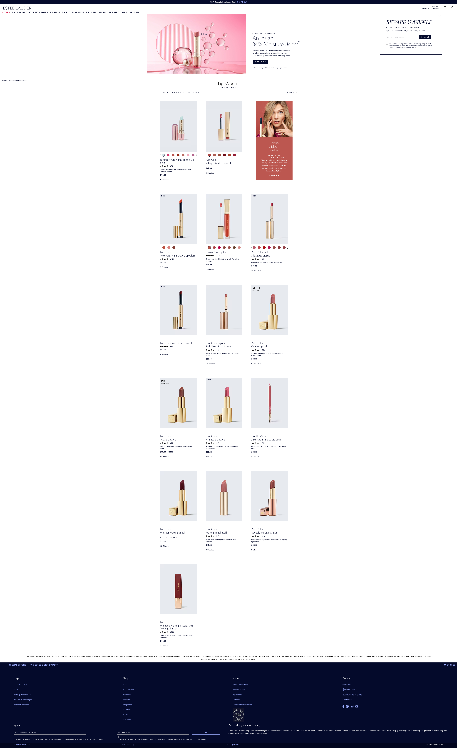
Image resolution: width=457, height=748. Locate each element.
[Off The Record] (279, 247)
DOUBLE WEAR (24, 12)
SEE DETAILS (244, 2)
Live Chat (347, 684)
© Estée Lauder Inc (435, 744)
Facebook (343, 706)
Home (4, 80)
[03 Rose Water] (229, 247)
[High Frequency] (254, 247)
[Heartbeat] (264, 247)
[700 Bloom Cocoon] (173, 155)
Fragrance (78, 12)
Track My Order (20, 684)
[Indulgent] (214, 155)
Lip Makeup (22, 80)
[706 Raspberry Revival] (168, 155)
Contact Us (348, 699)
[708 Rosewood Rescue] (183, 155)
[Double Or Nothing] (274, 247)
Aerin (125, 12)
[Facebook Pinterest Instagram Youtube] (389, 705)
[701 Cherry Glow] (178, 155)
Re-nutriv (114, 12)
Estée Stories (239, 689)
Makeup (66, 12)
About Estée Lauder (241, 684)
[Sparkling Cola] (173, 247)
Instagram (352, 706)
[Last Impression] (269, 247)
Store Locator (351, 689)
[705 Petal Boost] (188, 155)
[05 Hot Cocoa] (234, 247)
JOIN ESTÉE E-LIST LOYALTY (44, 665)
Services (134, 12)
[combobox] (291, 92)
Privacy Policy (411, 47)
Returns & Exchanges (23, 699)
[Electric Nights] (259, 247)
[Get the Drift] (219, 155)
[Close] (439, 16)
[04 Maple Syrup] (224, 247)
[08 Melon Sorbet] (214, 247)
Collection (193, 92)
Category (177, 92)
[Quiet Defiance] (209, 155)
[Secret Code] (229, 155)
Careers (236, 699)
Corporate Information (242, 704)
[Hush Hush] (234, 155)
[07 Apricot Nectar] (209, 247)
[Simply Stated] (224, 155)
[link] (178, 126)
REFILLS (103, 12)
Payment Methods (21, 704)
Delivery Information (22, 694)
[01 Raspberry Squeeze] (219, 247)
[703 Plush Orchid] (193, 155)
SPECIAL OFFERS (17, 665)
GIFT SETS (91, 12)
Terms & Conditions (396, 47)
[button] (228, 88)
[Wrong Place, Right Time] (284, 247)
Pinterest (347, 706)
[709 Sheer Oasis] (163, 155)
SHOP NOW (260, 62)
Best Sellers (40, 12)
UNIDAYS (127, 719)
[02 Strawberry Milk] (239, 247)
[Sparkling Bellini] (163, 247)
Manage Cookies (234, 744)
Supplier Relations (22, 744)
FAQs (16, 689)
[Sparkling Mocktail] (168, 247)
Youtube (356, 706)
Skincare (55, 12)
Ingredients (238, 694)
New (13, 12)
